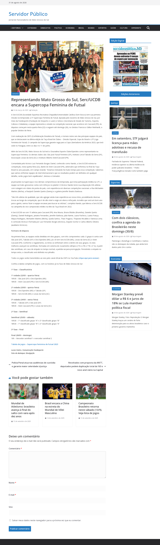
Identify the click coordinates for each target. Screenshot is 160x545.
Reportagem (136, 157)
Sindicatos (45, 28)
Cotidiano (31, 28)
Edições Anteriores (130, 94)
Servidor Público (28, 13)
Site (11, 507)
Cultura (124, 28)
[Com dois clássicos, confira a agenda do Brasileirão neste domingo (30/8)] (130, 198)
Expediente (136, 28)
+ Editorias (16, 28)
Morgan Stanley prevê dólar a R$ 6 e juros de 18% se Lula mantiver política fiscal (128, 301)
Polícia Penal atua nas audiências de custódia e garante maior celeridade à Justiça (33, 364)
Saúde (113, 28)
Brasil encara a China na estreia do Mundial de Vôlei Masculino (57, 408)
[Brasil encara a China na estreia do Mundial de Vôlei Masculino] (57, 385)
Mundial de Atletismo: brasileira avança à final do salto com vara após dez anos (23, 410)
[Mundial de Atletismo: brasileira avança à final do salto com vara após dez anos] (24, 385)
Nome (12, 482)
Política (58, 28)
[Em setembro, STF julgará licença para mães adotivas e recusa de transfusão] (130, 118)
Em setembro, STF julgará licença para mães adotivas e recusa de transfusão (130, 145)
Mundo (91, 28)
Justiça (115, 133)
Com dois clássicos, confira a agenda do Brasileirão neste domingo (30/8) (126, 224)
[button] (22, 28)
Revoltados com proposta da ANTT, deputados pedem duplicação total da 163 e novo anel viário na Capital (81, 366)
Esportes (102, 28)
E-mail (12, 494)
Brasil (81, 28)
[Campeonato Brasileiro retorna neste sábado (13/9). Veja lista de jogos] (91, 385)
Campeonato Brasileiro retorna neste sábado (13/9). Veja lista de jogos (90, 408)
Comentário (15, 448)
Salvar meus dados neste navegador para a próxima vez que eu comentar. (46, 520)
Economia (70, 28)
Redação (34, 110)
